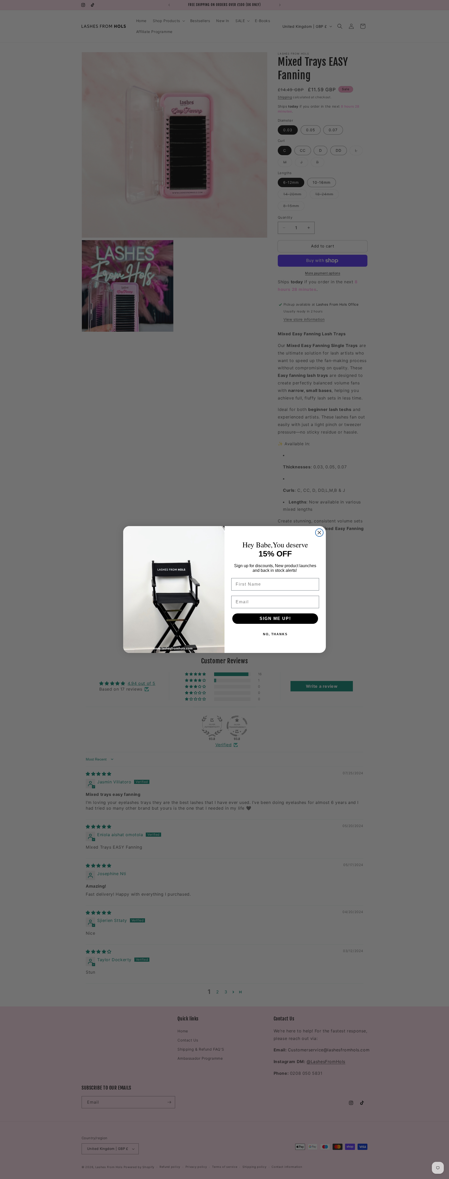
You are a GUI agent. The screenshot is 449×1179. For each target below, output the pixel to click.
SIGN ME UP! (275, 618)
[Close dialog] (319, 532)
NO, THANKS (275, 634)
